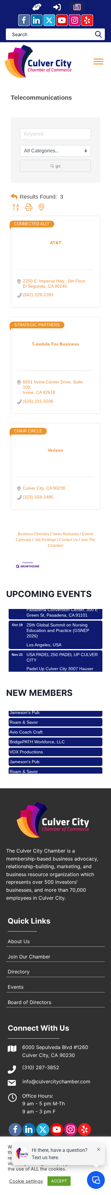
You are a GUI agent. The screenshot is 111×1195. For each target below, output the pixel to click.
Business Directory (33, 534)
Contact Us (68, 540)
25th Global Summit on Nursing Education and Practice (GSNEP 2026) (58, 624)
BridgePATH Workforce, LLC (37, 736)
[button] (37, 7)
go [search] (58, 165)
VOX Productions (26, 746)
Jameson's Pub (24, 755)
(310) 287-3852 (40, 1067)
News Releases (65, 534)
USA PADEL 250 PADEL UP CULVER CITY (62, 651)
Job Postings (45, 540)
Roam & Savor (24, 716)
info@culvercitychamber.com (56, 1081)
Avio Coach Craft (26, 726)
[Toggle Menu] (98, 61)
